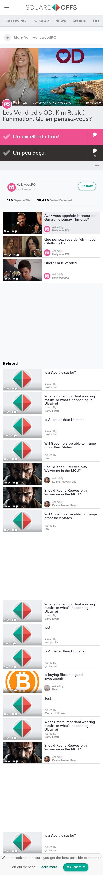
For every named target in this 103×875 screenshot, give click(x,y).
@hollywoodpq (26, 189)
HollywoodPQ (26, 185)
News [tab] (61, 21)
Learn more (49, 867)
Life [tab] (96, 21)
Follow (87, 186)
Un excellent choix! (36, 137)
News (22, 103)
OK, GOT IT (76, 867)
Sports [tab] (79, 21)
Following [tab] (15, 21)
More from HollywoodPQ (35, 37)
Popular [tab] (40, 21)
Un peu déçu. (29, 153)
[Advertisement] (51, 567)
